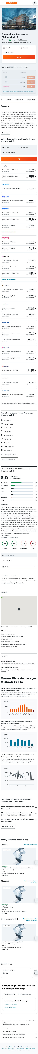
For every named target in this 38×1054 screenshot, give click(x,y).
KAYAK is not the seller (9, 1031)
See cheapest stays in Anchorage (30, 881)
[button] (3, 3)
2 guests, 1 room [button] (8, 52)
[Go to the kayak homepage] (11, 3)
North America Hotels (25, 1046)
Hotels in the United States (7, 1048)
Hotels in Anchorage (10, 1007)
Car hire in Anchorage (11, 1004)
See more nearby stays (30, 844)
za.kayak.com (9, 1046)
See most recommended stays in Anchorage (30, 919)
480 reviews (23, 40)
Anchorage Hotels (30, 1048)
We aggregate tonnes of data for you (14, 1034)
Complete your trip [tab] (9, 994)
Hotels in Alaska (20, 1048)
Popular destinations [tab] (24, 994)
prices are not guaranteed (9, 1025)
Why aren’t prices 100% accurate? (13, 1037)
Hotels (15, 1046)
